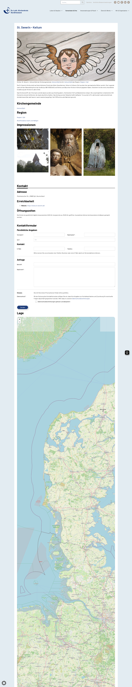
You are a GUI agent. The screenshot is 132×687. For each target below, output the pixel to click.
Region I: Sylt (84, 82)
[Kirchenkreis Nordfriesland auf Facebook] (122, 2)
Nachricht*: (20, 269)
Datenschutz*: (21, 296)
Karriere (89, 2)
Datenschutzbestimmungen (81, 298)
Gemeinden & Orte (71, 10)
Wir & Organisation (121, 10)
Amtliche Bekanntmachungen (102, 2)
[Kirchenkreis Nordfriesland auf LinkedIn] (125, 2)
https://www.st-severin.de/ (36, 205)
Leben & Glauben (55, 10)
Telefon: (70, 249)
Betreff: (19, 264)
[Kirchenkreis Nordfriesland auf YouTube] (118, 2)
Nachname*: (71, 235)
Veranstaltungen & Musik (88, 10)
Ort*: (18, 240)
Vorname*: (20, 235)
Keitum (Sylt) (56, 82)
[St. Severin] (32, 139)
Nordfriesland (21, 120)
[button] (61, 11)
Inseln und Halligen (32, 120)
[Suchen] (82, 2)
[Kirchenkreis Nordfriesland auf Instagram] (115, 2)
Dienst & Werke (106, 10)
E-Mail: (19, 249)
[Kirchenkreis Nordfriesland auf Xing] (128, 2)
